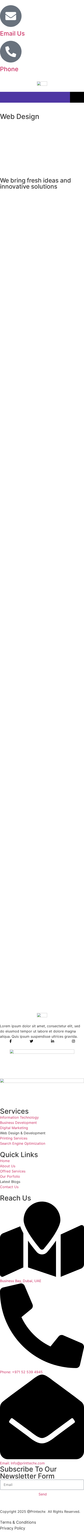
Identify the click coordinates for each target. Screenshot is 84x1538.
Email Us (12, 33)
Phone (9, 69)
